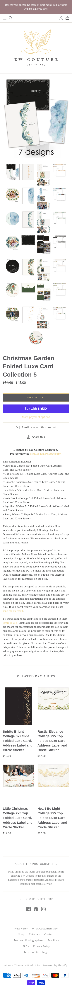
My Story (53, 940)
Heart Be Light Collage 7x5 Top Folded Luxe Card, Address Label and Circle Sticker (52, 818)
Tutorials (34, 934)
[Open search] (10, 18)
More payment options (36, 417)
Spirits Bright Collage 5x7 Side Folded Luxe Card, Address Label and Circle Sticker (17, 741)
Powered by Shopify (55, 965)
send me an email (13, 610)
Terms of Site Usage (36, 952)
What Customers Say (45, 928)
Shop (21, 934)
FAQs (26, 946)
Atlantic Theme (13, 965)
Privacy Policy (41, 946)
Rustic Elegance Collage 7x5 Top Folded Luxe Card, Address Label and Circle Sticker (52, 741)
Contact (49, 934)
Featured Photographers (28, 940)
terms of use (10, 622)
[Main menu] (4, 18)
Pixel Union (34, 965)
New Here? (21, 928)
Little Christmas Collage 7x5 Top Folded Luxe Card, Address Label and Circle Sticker (17, 818)
